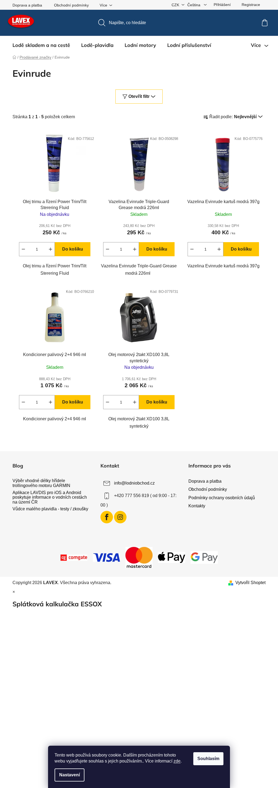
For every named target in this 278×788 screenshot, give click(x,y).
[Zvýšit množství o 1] (50, 249)
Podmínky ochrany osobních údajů (221, 497)
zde (177, 761)
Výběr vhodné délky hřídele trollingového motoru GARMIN (41, 483)
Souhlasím (208, 758)
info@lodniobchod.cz (134, 483)
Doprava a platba (27, 5)
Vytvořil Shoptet (250, 582)
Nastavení (69, 775)
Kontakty (196, 506)
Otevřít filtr (139, 96)
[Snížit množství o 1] (23, 249)
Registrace (251, 4)
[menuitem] (41, 45)
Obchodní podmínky (71, 5)
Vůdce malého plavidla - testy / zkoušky (50, 509)
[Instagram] (120, 517)
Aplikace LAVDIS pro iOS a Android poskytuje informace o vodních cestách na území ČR (49, 497)
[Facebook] (106, 517)
